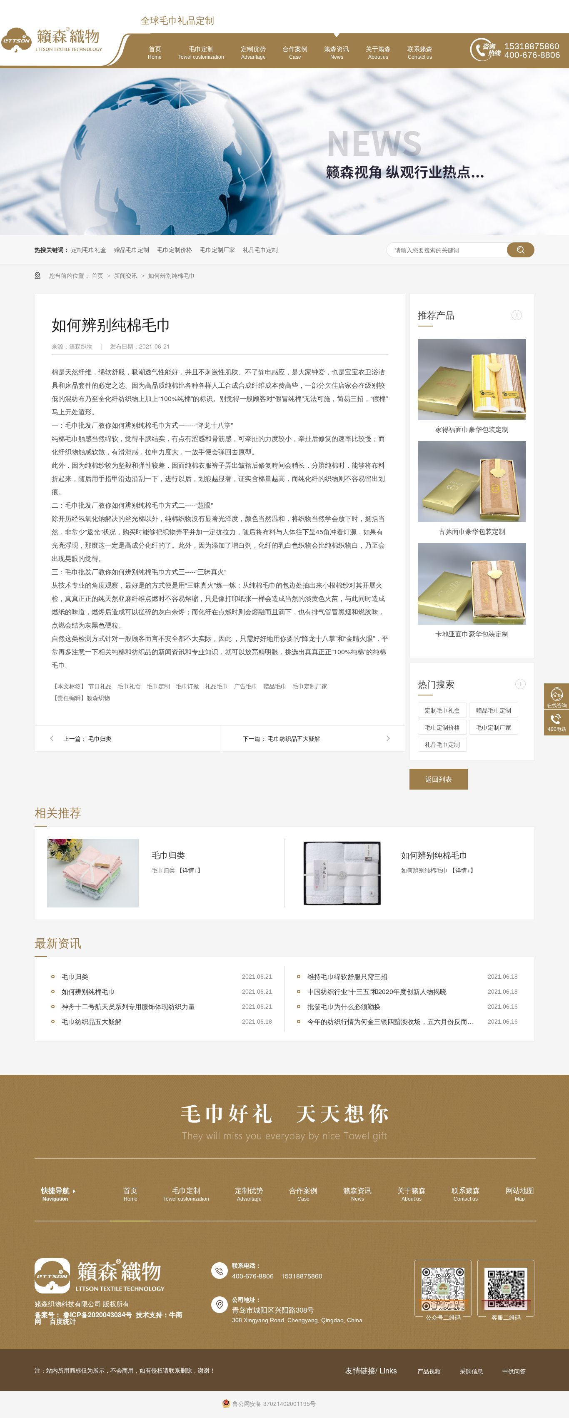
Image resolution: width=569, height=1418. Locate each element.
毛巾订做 (188, 686)
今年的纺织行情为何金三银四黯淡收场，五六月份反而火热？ (390, 1021)
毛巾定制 (201, 52)
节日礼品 (100, 686)
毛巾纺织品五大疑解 (294, 738)
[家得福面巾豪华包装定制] (472, 379)
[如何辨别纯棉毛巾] (342, 873)
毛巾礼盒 (129, 686)
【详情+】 (190, 870)
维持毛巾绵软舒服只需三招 (347, 976)
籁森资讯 (336, 52)
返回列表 (438, 779)
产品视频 (429, 1371)
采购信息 (472, 1371)
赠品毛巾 (275, 686)
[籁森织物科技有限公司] (51, 39)
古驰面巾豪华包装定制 (472, 531)
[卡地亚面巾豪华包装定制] (472, 583)
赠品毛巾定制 (131, 249)
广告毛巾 (246, 686)
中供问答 (514, 1371)
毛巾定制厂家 (217, 249)
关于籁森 (378, 52)
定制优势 (253, 52)
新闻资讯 (126, 275)
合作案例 (294, 52)
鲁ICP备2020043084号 (97, 1314)
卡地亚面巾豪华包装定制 (472, 633)
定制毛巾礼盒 (88, 249)
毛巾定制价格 (174, 249)
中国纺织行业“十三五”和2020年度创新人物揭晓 (377, 991)
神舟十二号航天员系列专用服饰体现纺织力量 (128, 1006)
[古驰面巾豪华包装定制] (472, 481)
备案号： (48, 1314)
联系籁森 (419, 52)
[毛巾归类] (93, 873)
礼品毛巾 (217, 686)
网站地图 (520, 1193)
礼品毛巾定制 (260, 249)
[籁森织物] (100, 1275)
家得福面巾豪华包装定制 (472, 429)
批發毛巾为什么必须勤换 (344, 1006)
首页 (155, 52)
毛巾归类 (100, 738)
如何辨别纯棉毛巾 (171, 275)
